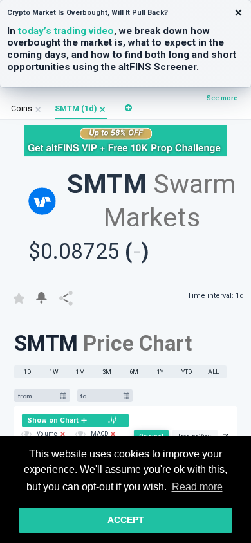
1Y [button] (160, 371)
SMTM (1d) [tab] (76, 108)
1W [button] (54, 371)
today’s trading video (66, 31)
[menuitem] (58, 420)
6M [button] (133, 371)
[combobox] (37, 396)
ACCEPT (125, 520)
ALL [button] (213, 371)
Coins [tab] (21, 108)
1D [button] (28, 371)
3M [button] (106, 371)
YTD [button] (186, 371)
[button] (103, 109)
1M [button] (80, 371)
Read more (197, 486)
